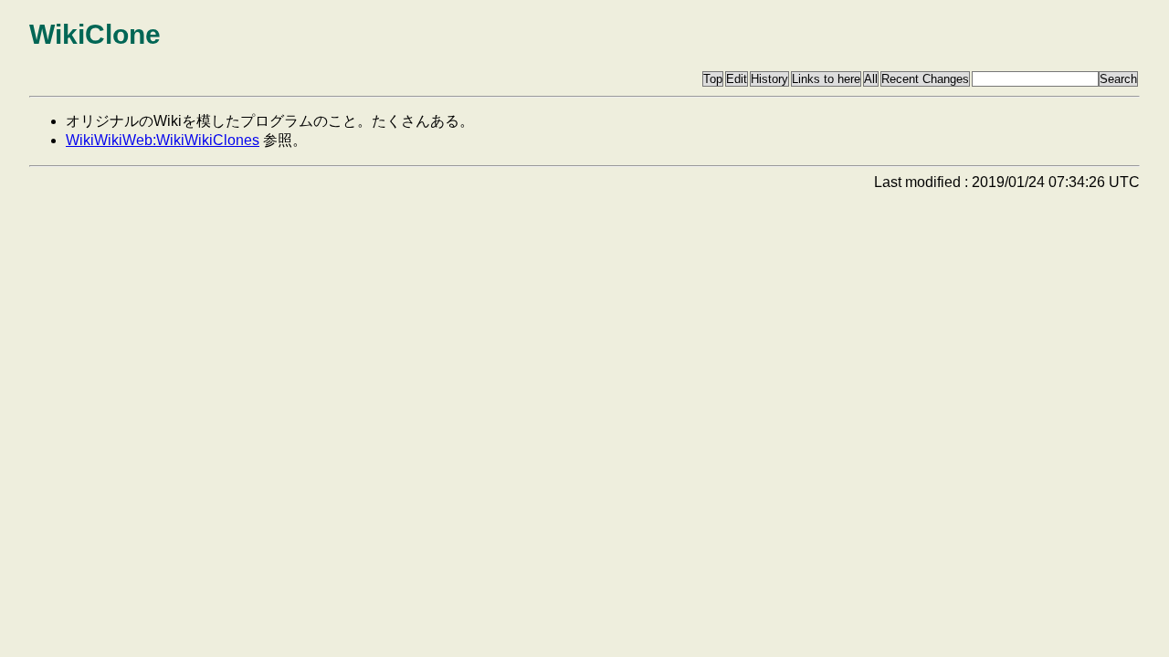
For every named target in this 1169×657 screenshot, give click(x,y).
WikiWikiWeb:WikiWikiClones (162, 140)
